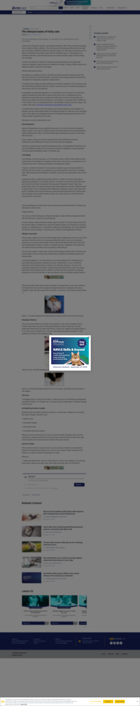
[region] (70, 701)
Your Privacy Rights (96, 701)
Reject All (108, 701)
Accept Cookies (120, 701)
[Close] (137, 701)
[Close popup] (89, 337)
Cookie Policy (23, 704)
